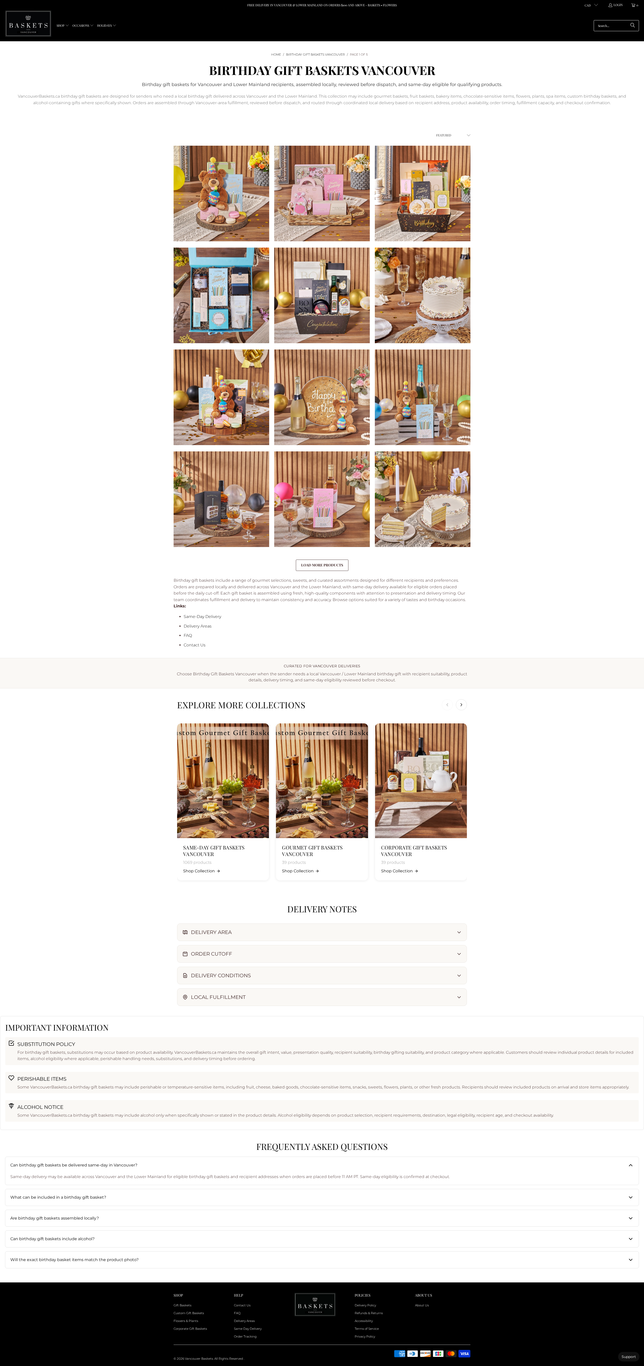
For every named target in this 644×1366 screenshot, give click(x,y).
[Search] (632, 25)
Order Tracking (245, 1336)
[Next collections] (461, 704)
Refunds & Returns (369, 1313)
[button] (63, 25)
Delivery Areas (198, 626)
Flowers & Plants (186, 1321)
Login (618, 5)
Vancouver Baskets (199, 1358)
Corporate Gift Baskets (190, 1329)
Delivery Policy (365, 1305)
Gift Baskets (182, 1305)
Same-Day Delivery (202, 616)
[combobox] (616, 25)
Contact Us (195, 645)
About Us (422, 1305)
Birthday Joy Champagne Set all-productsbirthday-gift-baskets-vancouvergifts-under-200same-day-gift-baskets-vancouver (221, 397)
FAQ (188, 635)
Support (629, 1356)
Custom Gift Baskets (189, 1313)
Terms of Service (367, 1329)
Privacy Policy (365, 1336)
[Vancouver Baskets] (28, 23)
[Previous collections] (447, 704)
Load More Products (322, 565)
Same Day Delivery (248, 1329)
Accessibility (364, 1321)
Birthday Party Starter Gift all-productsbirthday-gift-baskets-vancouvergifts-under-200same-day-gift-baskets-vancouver (422, 193)
